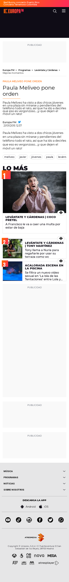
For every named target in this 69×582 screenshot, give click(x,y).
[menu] (63, 10)
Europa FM (9, 70)
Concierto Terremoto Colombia (20, 4)
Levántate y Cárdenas (46, 70)
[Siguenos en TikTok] (18, 521)
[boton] (49, 471)
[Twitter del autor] (19, 122)
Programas (24, 70)
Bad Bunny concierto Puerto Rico (21, 2)
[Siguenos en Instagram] (29, 521)
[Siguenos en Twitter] (50, 521)
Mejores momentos (13, 73)
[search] (55, 11)
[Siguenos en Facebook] (39, 521)
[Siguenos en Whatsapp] (61, 521)
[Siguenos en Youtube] (8, 521)
